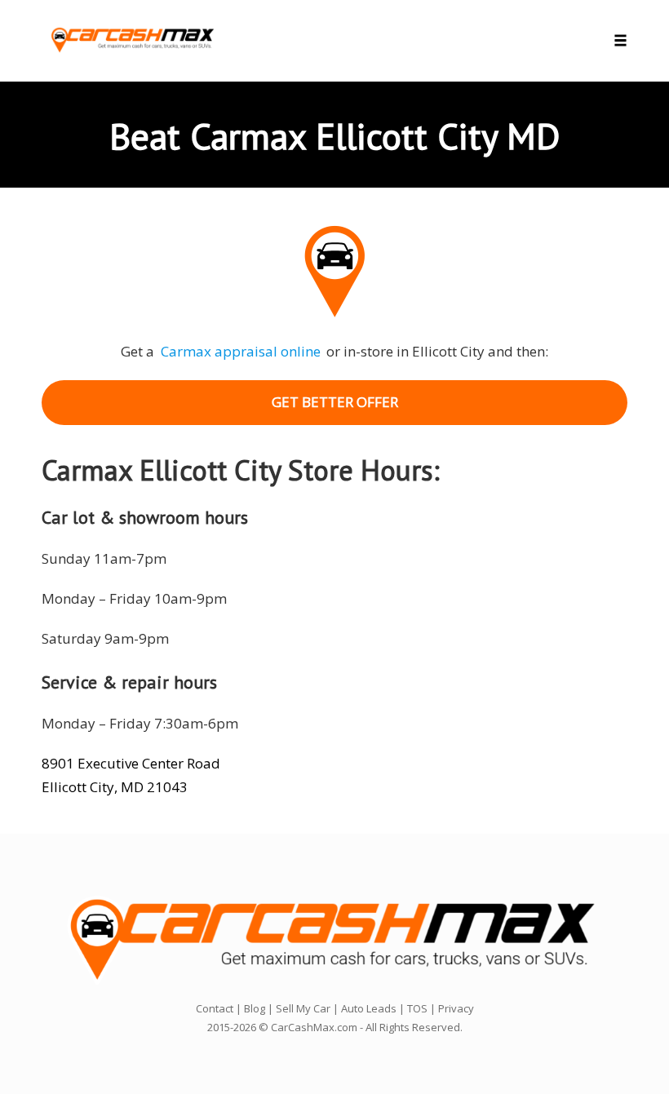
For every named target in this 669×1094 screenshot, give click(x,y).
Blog (254, 1008)
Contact (214, 1008)
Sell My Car (303, 1008)
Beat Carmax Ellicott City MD (334, 135)
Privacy (456, 1008)
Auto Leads (369, 1008)
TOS (417, 1008)
